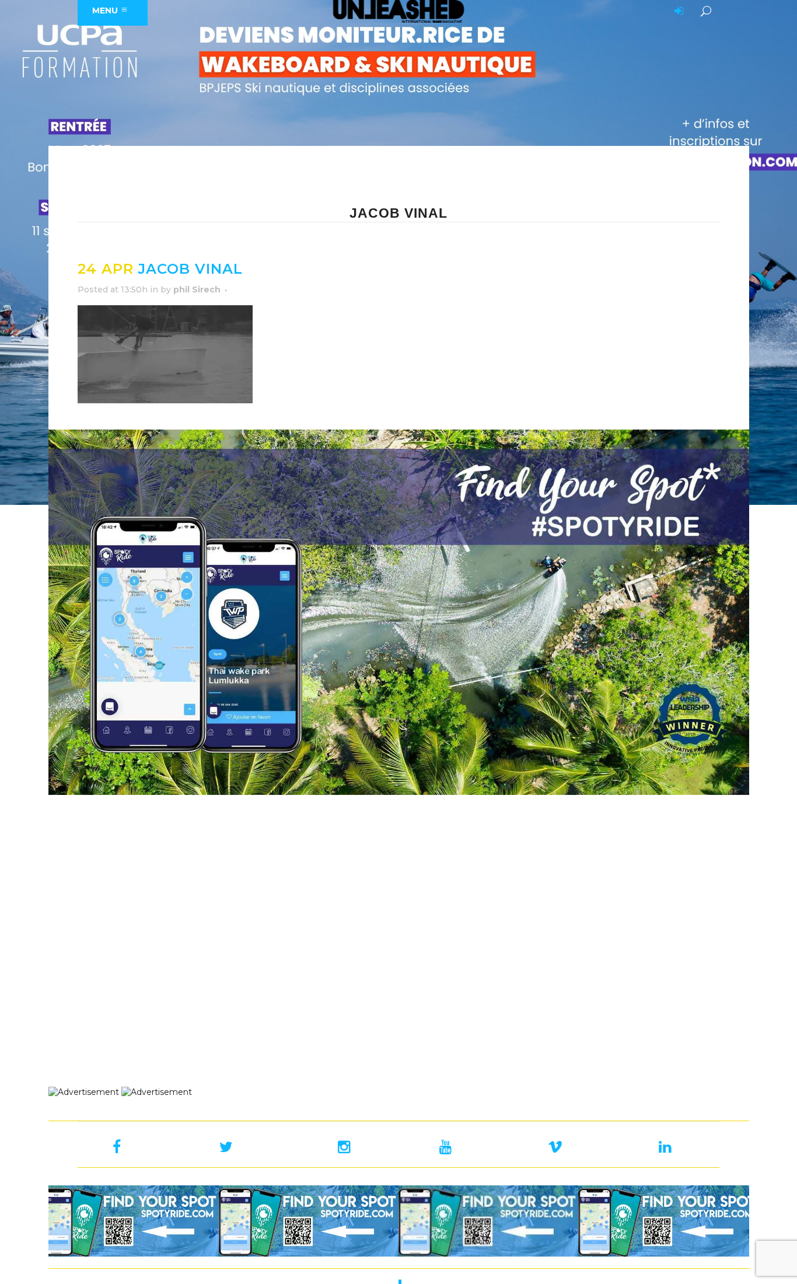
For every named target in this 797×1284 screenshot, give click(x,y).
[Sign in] (677, 11)
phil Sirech (197, 289)
